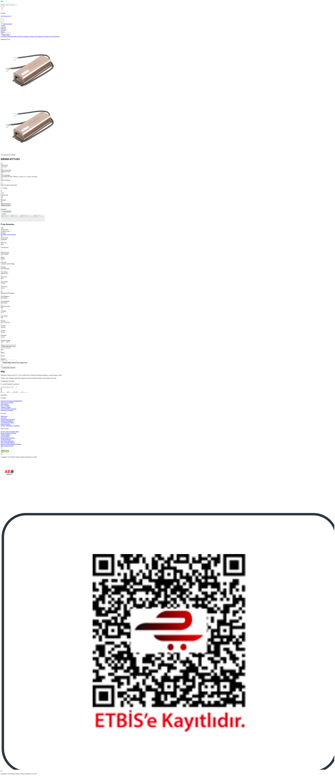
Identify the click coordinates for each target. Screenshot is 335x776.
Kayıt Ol (8, 16)
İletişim (3, 31)
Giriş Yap (3, 16)
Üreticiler (3, 28)
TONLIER (4, 239)
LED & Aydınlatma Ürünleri (26, 36)
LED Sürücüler (39, 36)
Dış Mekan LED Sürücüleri (52, 36)
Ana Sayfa (4, 36)
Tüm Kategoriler (7, 24)
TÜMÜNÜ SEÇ (5, 231)
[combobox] (2, 447)
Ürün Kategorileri (12, 36)
